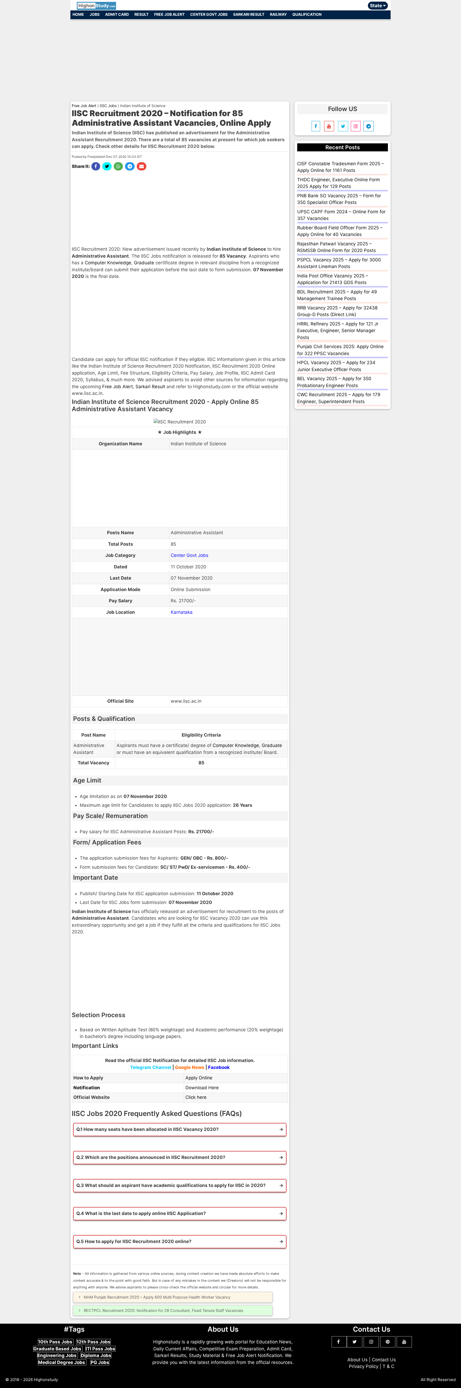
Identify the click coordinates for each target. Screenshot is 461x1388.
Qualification (306, 14)
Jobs (95, 14)
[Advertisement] (230, 58)
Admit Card (117, 14)
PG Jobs (100, 1362)
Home (78, 14)
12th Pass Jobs (93, 1341)
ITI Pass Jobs (100, 1348)
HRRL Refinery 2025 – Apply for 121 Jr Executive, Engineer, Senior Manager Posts (337, 330)
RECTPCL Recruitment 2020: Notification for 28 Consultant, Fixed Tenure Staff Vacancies (163, 1310)
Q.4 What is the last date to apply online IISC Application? (141, 1213)
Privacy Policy (363, 1366)
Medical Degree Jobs (62, 1362)
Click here (195, 1097)
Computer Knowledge (108, 262)
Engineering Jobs (57, 1355)
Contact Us (384, 1359)
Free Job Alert (169, 14)
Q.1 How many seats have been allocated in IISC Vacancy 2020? (147, 1129)
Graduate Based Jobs (57, 1348)
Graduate (144, 262)
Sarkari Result (248, 14)
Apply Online (198, 1077)
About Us (357, 1359)
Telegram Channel (150, 1067)
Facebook (219, 1067)
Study (96, 5)
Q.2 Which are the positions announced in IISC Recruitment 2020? (150, 1157)
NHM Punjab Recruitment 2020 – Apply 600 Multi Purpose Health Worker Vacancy (157, 1297)
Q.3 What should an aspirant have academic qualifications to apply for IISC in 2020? (171, 1185)
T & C (388, 1366)
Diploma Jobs (96, 1355)
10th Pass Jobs (55, 1341)
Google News (189, 1067)
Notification (86, 1087)
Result (141, 14)
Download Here (202, 1087)
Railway (278, 14)
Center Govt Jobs (209, 14)
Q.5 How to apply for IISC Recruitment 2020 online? (134, 1241)
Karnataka (182, 612)
